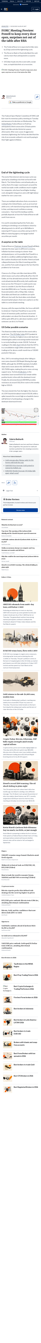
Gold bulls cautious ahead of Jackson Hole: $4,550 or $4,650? (19, 927)
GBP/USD (36, 1)
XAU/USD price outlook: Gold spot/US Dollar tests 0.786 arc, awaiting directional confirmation (19, 945)
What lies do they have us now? (12, 525)
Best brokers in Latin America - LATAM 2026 (25, 1021)
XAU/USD (20, 1)
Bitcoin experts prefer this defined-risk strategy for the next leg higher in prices (18, 892)
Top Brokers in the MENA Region (23, 965)
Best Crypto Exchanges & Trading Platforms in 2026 (24, 987)
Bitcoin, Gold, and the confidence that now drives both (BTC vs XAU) (19, 911)
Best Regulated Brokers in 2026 (26, 1087)
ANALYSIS (5, 26)
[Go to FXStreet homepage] (6, 9)
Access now (20, 510)
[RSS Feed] (14, 482)
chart (18, 345)
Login (37, 9)
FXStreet (9, 98)
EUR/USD (28, 1)
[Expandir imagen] (36, 410)
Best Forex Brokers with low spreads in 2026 (24, 1054)
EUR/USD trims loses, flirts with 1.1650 (20, 651)
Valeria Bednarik (11, 96)
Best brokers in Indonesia (23, 1009)
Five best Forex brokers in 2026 (25, 997)
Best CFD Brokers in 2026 (23, 1076)
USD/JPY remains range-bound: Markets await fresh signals (20, 856)
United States (7, 124)
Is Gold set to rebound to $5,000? (14, 936)
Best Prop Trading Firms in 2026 (26, 975)
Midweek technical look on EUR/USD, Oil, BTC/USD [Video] (18, 866)
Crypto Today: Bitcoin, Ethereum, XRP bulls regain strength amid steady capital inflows (20, 741)
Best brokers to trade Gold (24, 1065)
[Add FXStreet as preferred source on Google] (20, 102)
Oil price (12, 1)
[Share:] (37, 97)
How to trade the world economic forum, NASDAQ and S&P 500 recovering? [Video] (18, 876)
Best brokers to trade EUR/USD (22, 1032)
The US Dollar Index (17, 334)
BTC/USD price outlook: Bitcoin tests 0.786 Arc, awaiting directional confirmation (20, 901)
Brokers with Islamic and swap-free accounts (26, 1043)
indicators (23, 372)
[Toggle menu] (1, 9)
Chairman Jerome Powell (23, 246)
